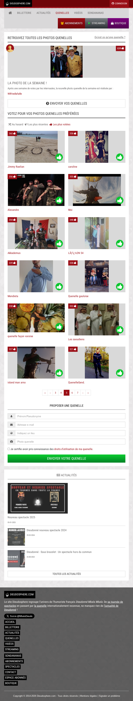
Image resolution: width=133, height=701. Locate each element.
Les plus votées (61, 124)
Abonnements (73, 23)
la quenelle (40, 605)
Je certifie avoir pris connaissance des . (51, 449)
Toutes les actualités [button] (66, 574)
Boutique (120, 23)
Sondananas (96, 12)
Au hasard (17, 124)
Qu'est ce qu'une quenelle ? (110, 37)
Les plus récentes (38, 124)
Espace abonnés (15, 677)
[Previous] (50, 393)
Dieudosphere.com (19, 3)
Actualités (43, 12)
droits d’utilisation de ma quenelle (73, 449)
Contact (10, 672)
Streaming (98, 23)
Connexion (120, 3)
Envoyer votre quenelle (66, 458)
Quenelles (62, 12)
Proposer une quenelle (66, 405)
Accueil (10, 621)
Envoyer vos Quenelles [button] (68, 103)
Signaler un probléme (109, 696)
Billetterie (24, 12)
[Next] (83, 393)
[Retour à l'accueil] (10, 13)
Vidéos (78, 12)
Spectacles (12, 666)
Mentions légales (88, 696)
